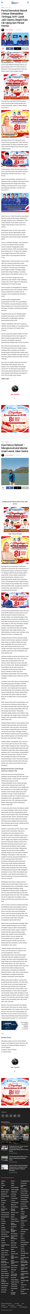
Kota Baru (4, 1287)
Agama (3, 1181)
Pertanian (23, 1204)
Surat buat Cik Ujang (24, 1258)
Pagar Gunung (15, 1282)
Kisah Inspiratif (3, 1280)
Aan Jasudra (9, 29)
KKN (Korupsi (5, 1283)
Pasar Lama (24, 1193)
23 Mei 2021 (18, 455)
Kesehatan (4, 1269)
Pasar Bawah (24, 1191)
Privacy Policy (11, 1305)
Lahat (12, 1183)
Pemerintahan (24, 1197)
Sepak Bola (24, 1244)
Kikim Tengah (5, 1275)
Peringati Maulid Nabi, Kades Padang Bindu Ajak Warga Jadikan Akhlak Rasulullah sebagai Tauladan (13, 1138)
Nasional (13, 1245)
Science (23, 1240)
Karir (23, 1303)
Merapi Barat (14, 1207)
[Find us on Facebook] (2, 1115)
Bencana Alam (5, 1196)
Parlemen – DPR (24, 1186)
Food (2, 1225)
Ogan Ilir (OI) (14, 1253)
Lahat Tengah (14, 1189)
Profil (22, 1223)
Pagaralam (14, 1284)
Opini (12, 1272)
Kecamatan (4, 1259)
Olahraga (13, 1269)
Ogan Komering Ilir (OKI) (14, 1257)
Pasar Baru (24, 1188)
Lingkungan (14, 1198)
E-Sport (3, 1207)
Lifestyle (13, 1196)
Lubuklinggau (14, 1202)
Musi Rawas (14, 1233)
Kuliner (13, 1181)
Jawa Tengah (4, 1250)
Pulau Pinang (24, 1229)
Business (3, 1200)
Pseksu (23, 1225)
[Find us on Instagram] (10, 1115)
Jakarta (3, 1242)
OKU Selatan (14, 1265)
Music (12, 1240)
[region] (15, 56)
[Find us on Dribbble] (18, 1115)
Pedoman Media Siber (6, 1303)
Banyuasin (4, 1194)
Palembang (14, 1288)
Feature (3, 1223)
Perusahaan (24, 1206)
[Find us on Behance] (14, 1115)
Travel (22, 1287)
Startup (23, 1251)
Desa (2, 1204)
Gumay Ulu (4, 1234)
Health (3, 1238)
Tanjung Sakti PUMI (24, 1274)
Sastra (6, 442)
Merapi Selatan (13, 1209)
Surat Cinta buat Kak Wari (24, 1261)
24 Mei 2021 (18, 29)
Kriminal (3, 1292)
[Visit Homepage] (15, 2)
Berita (3, 1198)
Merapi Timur (15, 1212)
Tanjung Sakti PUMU (24, 1277)
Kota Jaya (4, 1290)
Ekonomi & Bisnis (4, 1209)
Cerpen (3, 1202)
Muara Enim (14, 1219)
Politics (23, 1211)
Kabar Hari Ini (8, 7)
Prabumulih (24, 1220)
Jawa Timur (4, 1252)
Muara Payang (15, 1221)
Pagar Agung (14, 1279)
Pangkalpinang (25, 1181)
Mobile (13, 1214)
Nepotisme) (14, 1247)
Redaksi (3, 1305)
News (12, 1249)
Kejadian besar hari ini (5, 1262)
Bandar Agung (5, 1189)
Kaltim (3, 1257)
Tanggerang (24, 1271)
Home (2, 7)
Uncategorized (25, 1289)
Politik (22, 1214)
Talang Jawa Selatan (24, 1265)
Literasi (13, 1200)
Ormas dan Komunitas (14, 1274)
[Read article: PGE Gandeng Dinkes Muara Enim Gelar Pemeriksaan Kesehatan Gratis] (4, 1158)
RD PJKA (23, 1231)
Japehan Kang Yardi (5, 1245)
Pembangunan (25, 1195)
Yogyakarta (24, 1293)
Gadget (3, 1227)
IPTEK (3, 1240)
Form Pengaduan (23, 1307)
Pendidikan (24, 1199)
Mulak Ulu (13, 1226)
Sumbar (23, 1255)
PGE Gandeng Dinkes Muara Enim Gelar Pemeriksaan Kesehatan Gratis (18, 1158)
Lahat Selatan (14, 1187)
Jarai (2, 1248)
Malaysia (13, 1204)
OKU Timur (14, 1267)
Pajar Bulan (14, 1286)
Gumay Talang (5, 1232)
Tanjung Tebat (25, 1280)
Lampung (13, 1194)
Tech (22, 1282)
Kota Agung (4, 1285)
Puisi (22, 1227)
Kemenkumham (5, 1267)
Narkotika (13, 1243)
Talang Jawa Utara (24, 1268)
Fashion (3, 1221)
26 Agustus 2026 (13, 1172)
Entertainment (5, 1214)
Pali (12, 1290)
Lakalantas (14, 1191)
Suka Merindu (24, 1253)
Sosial (22, 1246)
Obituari (13, 1251)
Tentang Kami (4, 1307)
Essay (11, 442)
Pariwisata (24, 1183)
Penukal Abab (24, 1201)
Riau (22, 1236)
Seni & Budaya (24, 1242)
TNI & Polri (24, 1285)
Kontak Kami (13, 1307)
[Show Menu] (2, 2)
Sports (22, 1249)
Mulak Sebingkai (13, 1224)
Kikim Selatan (5, 1273)
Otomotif (13, 1277)
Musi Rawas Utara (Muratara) (14, 1237)
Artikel (3, 1185)
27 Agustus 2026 (13, 1153)
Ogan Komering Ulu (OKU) (15, 1262)
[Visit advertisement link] (16, 86)
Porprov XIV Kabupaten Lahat (24, 1217)
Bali (2, 1187)
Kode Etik (16, 1303)
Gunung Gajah (5, 1236)
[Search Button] (28, 2)
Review (22, 1233)
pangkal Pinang (13, 1293)
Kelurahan (4, 1264)
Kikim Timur (4, 1277)
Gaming (3, 1229)
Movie (12, 1217)
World (22, 1291)
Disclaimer (19, 1305)
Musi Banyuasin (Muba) (14, 1230)
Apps (2, 1183)
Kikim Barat (4, 1271)
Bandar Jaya (4, 1191)
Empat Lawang (5, 1212)
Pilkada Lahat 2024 (24, 1209)
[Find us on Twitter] (6, 1115)
